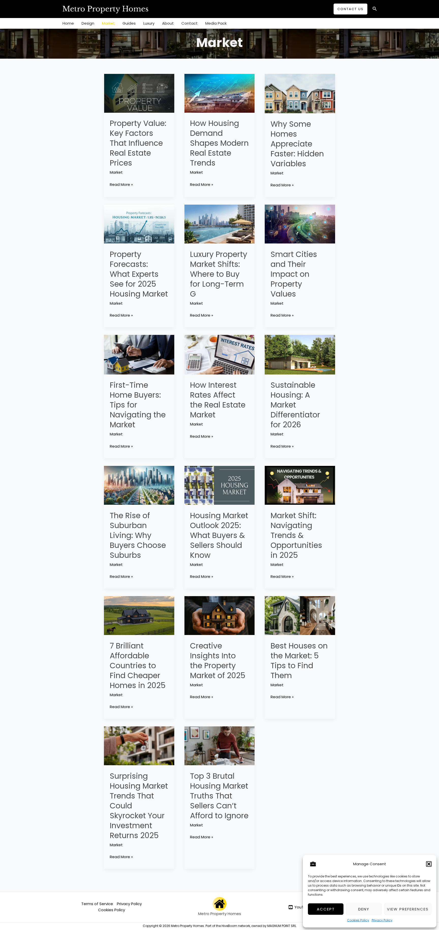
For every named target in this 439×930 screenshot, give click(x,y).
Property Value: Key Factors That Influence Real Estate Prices (138, 143)
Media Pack (216, 23)
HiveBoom (229, 926)
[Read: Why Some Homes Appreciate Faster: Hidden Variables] (300, 93)
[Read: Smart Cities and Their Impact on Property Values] (300, 223)
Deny (363, 909)
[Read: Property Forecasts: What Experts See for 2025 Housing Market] (139, 223)
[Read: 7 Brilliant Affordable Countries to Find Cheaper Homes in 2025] (139, 615)
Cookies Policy (358, 920)
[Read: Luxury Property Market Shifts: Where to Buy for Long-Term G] (219, 223)
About (168, 23)
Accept (326, 909)
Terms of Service (97, 903)
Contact (189, 23)
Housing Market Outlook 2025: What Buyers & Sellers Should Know (219, 535)
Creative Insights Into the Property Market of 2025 (217, 660)
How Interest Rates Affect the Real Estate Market (217, 400)
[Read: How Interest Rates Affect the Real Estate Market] (219, 354)
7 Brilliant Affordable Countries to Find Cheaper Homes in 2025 (138, 665)
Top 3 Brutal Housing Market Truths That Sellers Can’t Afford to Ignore (219, 796)
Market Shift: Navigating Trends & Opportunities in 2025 (296, 535)
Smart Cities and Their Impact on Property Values (294, 274)
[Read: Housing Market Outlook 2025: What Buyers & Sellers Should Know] (219, 485)
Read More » (121, 184)
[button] (428, 864)
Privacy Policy (382, 920)
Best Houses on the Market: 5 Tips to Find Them (299, 660)
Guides (129, 23)
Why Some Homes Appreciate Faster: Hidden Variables (297, 144)
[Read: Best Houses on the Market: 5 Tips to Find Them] (300, 615)
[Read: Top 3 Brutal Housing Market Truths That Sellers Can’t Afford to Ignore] (219, 745)
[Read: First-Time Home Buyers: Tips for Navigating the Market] (139, 354)
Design (88, 23)
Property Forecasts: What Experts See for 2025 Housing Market (139, 274)
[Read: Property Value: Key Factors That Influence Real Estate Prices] (139, 92)
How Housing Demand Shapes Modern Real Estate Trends (219, 143)
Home (68, 23)
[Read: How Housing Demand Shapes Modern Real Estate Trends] (219, 92)
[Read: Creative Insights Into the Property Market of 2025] (219, 615)
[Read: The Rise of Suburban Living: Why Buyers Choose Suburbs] (139, 485)
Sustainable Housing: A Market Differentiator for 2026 (295, 405)
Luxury (148, 23)
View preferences (408, 909)
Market (108, 23)
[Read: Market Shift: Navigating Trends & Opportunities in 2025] (300, 485)
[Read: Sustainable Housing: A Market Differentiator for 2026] (300, 354)
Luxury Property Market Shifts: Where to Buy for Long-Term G (218, 274)
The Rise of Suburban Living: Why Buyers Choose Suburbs (138, 535)
